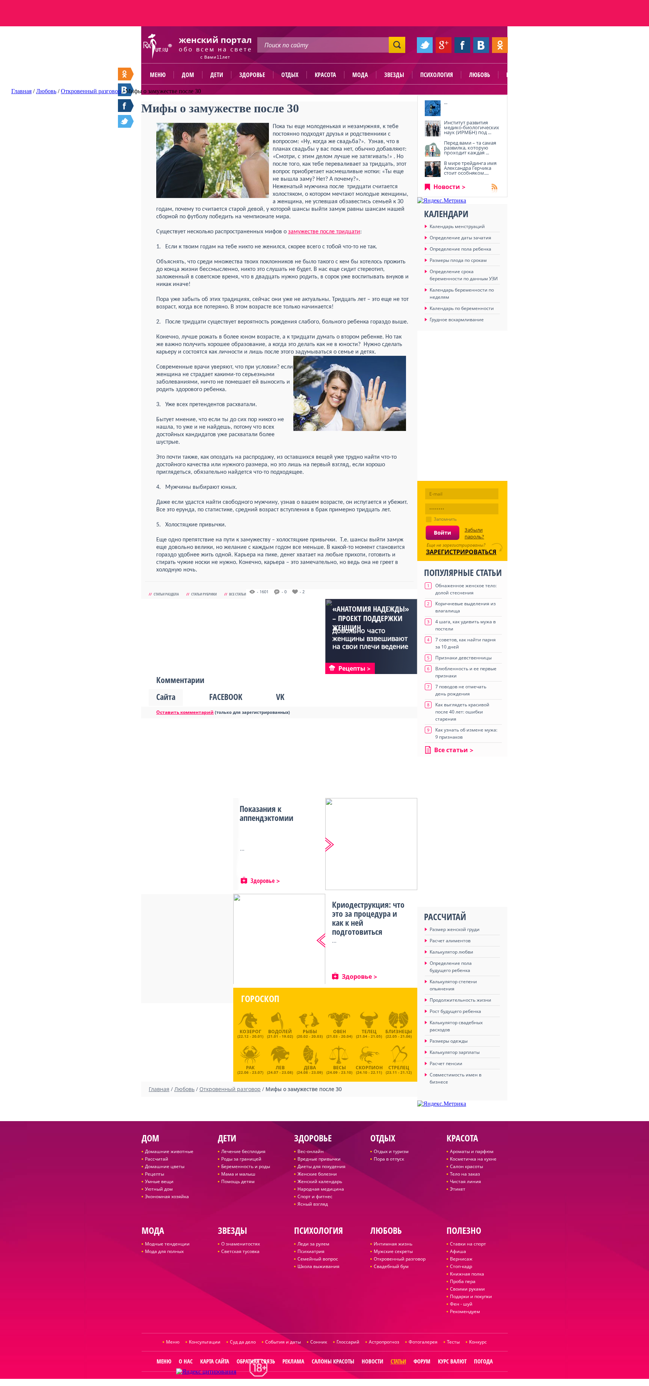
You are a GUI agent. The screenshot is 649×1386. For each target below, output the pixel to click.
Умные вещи (159, 1181)
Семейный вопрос (317, 1259)
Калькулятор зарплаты (455, 1052)
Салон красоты (466, 1166)
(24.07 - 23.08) (280, 1068)
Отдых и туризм (391, 1151)
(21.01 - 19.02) (280, 1033)
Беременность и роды (245, 1166)
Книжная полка (467, 1274)
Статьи (398, 1361)
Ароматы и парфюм (472, 1151)
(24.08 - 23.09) (310, 1068)
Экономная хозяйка (167, 1196)
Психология (436, 75)
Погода (483, 1361)
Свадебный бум (391, 1266)
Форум (422, 1361)
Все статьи (237, 594)
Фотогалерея (423, 1342)
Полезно (518, 75)
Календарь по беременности (462, 308)
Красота (325, 75)
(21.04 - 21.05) (369, 1033)
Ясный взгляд (312, 1204)
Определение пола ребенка (460, 249)
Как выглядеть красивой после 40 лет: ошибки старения (462, 711)
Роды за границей (241, 1159)
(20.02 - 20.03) (310, 1033)
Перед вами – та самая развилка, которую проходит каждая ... (470, 147)
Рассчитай (156, 1159)
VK (280, 696)
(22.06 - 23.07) (250, 1068)
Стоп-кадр (461, 1266)
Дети (216, 75)
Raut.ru (299, 1383)
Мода (360, 75)
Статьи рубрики (204, 594)
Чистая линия (465, 1181)
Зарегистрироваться (461, 552)
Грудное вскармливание (457, 319)
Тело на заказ (465, 1174)
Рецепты (154, 1174)
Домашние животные (169, 1151)
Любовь (479, 75)
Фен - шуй (461, 1304)
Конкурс (478, 1342)
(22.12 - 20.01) (250, 1033)
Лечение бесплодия (243, 1151)
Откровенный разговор (400, 1259)
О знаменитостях (240, 1244)
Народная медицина (320, 1189)
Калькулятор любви (451, 952)
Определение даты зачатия (460, 237)
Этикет (457, 1189)
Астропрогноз (384, 1342)
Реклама (293, 1361)
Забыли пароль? (474, 533)
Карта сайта (214, 1361)
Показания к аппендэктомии (266, 813)
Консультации (204, 1342)
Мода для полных (164, 1251)
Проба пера (462, 1281)
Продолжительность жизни (460, 1000)
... (445, 102)
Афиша (458, 1251)
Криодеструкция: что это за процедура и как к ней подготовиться (368, 918)
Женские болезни (317, 1174)
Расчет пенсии (446, 1063)
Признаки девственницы (463, 657)
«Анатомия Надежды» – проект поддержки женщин (370, 618)
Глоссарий (348, 1342)
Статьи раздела (166, 594)
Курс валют (452, 1361)
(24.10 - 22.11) (369, 1068)
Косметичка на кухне (473, 1159)
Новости (446, 187)
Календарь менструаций (457, 226)
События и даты (283, 1342)
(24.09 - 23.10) (339, 1068)
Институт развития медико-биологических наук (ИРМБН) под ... (471, 127)
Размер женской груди (455, 929)
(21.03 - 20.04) (339, 1033)
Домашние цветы (164, 1166)
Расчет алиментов (450, 940)
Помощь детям (238, 1181)
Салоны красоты (333, 1361)
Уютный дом (159, 1189)
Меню (158, 75)
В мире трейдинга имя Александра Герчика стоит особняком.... (470, 168)
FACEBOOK (225, 696)
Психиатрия (310, 1251)
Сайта (165, 696)
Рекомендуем (465, 1311)
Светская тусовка (240, 1251)
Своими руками (467, 1289)
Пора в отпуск (389, 1159)
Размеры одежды (449, 1041)
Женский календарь (319, 1181)
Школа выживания (318, 1266)
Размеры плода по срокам (458, 260)
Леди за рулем (313, 1244)
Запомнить (445, 519)
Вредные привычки (319, 1159)
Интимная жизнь (393, 1244)
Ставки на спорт (468, 1244)
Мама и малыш (238, 1174)
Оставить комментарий (185, 712)
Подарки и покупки (471, 1296)
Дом (188, 75)
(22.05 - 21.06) (398, 1033)
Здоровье (252, 75)
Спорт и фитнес (314, 1196)
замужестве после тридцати (324, 232)
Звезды (394, 75)
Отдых (290, 75)
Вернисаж (461, 1259)
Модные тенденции (167, 1244)
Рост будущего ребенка (455, 1011)
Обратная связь (256, 1361)
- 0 (284, 591)
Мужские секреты (393, 1251)
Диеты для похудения (321, 1166)
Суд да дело (243, 1342)
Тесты (453, 1342)
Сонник (318, 1342)
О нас (186, 1361)
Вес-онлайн (310, 1151)
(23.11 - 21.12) (399, 1068)
